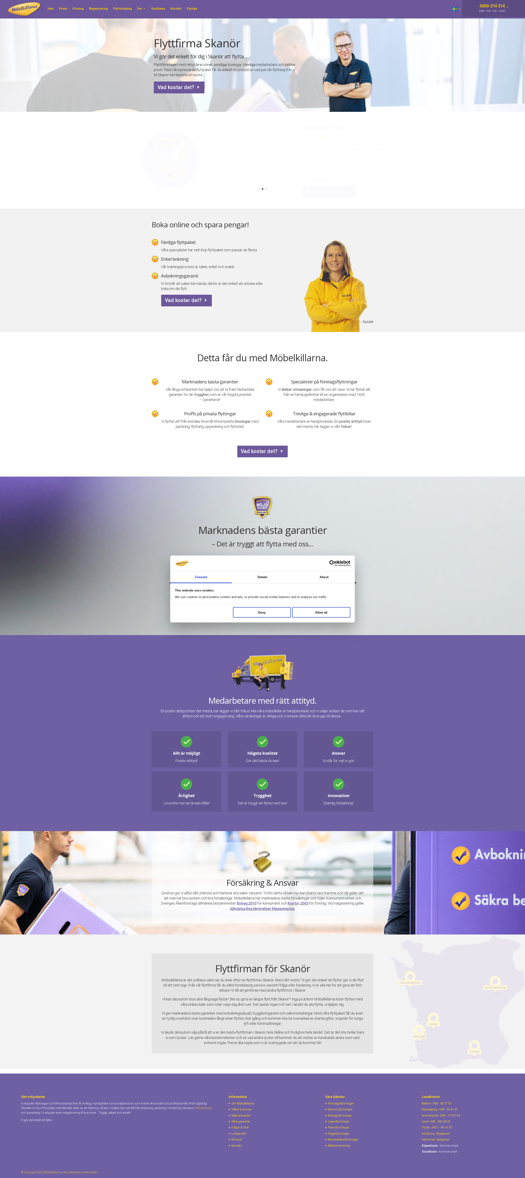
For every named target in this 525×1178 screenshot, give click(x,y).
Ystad (426, 1127)
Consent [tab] (201, 577)
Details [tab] (263, 577)
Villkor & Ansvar (242, 1109)
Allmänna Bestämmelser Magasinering (262, 908)
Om (139, 8)
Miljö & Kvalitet (241, 1115)
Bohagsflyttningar (340, 1115)
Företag (78, 8)
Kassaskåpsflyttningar (343, 1139)
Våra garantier (241, 1121)
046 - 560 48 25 (440, 1121)
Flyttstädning (122, 8)
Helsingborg (429, 1109)
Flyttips (192, 8)
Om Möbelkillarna (243, 1103)
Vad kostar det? (176, 87)
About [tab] (324, 577)
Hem (51, 8)
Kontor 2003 (298, 903)
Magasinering (98, 8)
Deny (262, 612)
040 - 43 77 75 (442, 1103)
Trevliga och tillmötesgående (345, 133)
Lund (425, 1121)
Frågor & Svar (240, 1127)
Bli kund (237, 1139)
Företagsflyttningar (341, 1103)
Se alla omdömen (326, 185)
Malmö (426, 1103)
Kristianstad (430, 1115)
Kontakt (175, 8)
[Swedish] (456, 12)
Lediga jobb (239, 1133)
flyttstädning (203, 1108)
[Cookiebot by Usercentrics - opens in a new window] (332, 563)
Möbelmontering (339, 1145)
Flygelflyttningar (338, 1133)
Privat (63, 8)
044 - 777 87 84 (450, 1115)
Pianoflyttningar (338, 1127)
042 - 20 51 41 (448, 1109)
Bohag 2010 (247, 903)
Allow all (321, 612)
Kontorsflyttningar (340, 1109)
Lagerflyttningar (338, 1121)
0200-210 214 (492, 6)
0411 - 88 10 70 (442, 1127)
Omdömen (158, 8)
